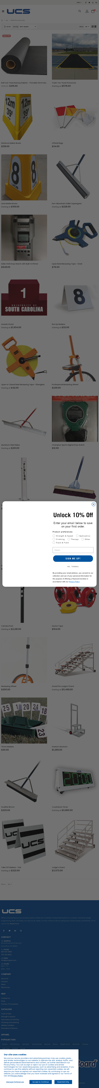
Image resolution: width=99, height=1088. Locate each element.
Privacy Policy (17, 1076)
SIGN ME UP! (73, 558)
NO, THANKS (73, 566)
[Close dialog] (93, 504)
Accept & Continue (40, 1082)
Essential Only (63, 1082)
